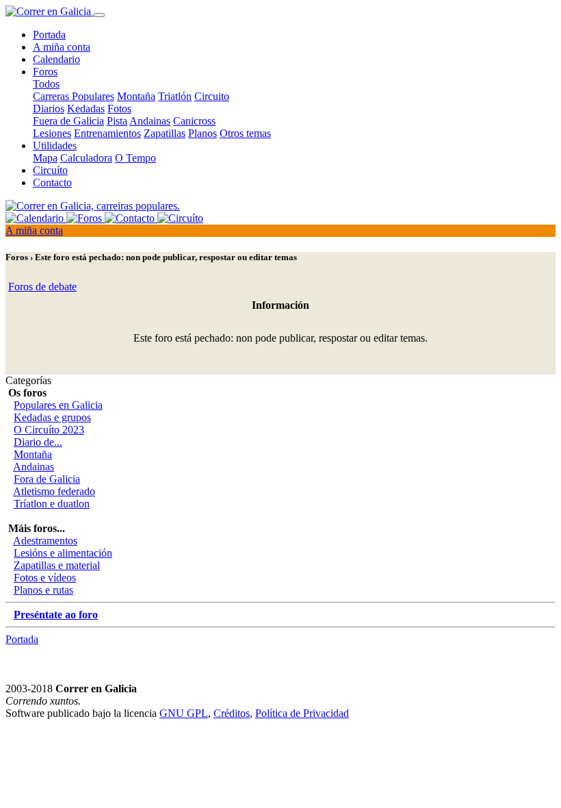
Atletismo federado (54, 491)
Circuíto (50, 170)
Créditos (231, 713)
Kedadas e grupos (52, 417)
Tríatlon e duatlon (52, 503)
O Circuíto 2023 (49, 429)
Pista (117, 121)
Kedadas (86, 108)
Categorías (28, 380)
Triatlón (175, 96)
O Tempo (135, 158)
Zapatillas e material (57, 565)
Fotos (119, 108)
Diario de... (38, 442)
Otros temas (245, 133)
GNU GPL (183, 713)
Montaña (136, 96)
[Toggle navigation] (99, 15)
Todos (46, 84)
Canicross (194, 121)
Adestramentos (45, 540)
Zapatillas (164, 133)
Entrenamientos (107, 133)
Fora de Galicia (47, 479)
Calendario (56, 59)
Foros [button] (45, 71)
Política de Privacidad (302, 713)
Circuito (211, 96)
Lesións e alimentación (63, 553)
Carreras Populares (73, 96)
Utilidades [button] (55, 145)
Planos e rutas (43, 590)
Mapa (45, 158)
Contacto (52, 182)
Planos (202, 133)
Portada (49, 34)
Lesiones (52, 133)
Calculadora (86, 158)
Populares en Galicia (58, 405)
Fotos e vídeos (45, 577)
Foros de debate (42, 286)
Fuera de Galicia (68, 121)
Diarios (48, 108)
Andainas (149, 121)
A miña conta (61, 47)
